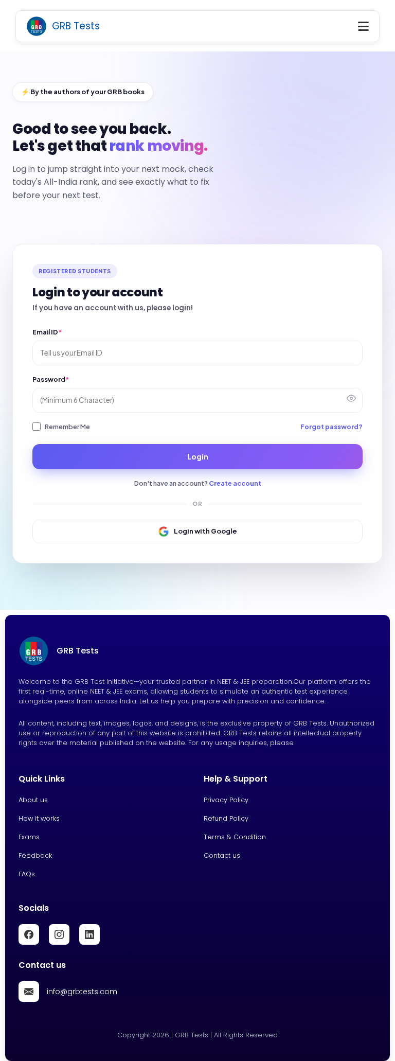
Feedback (35, 855)
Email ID (47, 332)
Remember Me (67, 426)
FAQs (27, 874)
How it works (39, 818)
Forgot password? (331, 426)
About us (33, 799)
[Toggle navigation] (363, 26)
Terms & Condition (235, 837)
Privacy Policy (226, 799)
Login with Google (205, 531)
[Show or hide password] (351, 398)
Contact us (222, 855)
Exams (29, 837)
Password (50, 379)
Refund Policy (226, 818)
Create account (235, 483)
